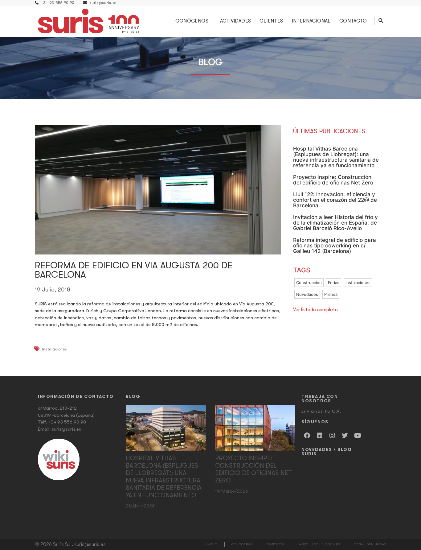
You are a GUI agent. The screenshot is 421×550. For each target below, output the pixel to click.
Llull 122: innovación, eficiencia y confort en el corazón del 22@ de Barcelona (335, 200)
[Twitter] (344, 435)
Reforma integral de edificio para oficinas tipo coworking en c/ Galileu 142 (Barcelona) (334, 245)
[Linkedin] (319, 435)
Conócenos (191, 21)
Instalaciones (54, 349)
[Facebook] (307, 435)
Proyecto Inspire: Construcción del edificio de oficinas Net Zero (333, 180)
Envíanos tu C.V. (321, 411)
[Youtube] (357, 435)
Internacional (311, 21)
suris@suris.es (66, 429)
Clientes (271, 21)
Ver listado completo (315, 309)
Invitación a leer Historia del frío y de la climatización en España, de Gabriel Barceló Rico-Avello (335, 222)
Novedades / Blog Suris (326, 451)
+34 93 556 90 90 (67, 422)
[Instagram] (332, 435)
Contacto (353, 21)
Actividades (235, 21)
